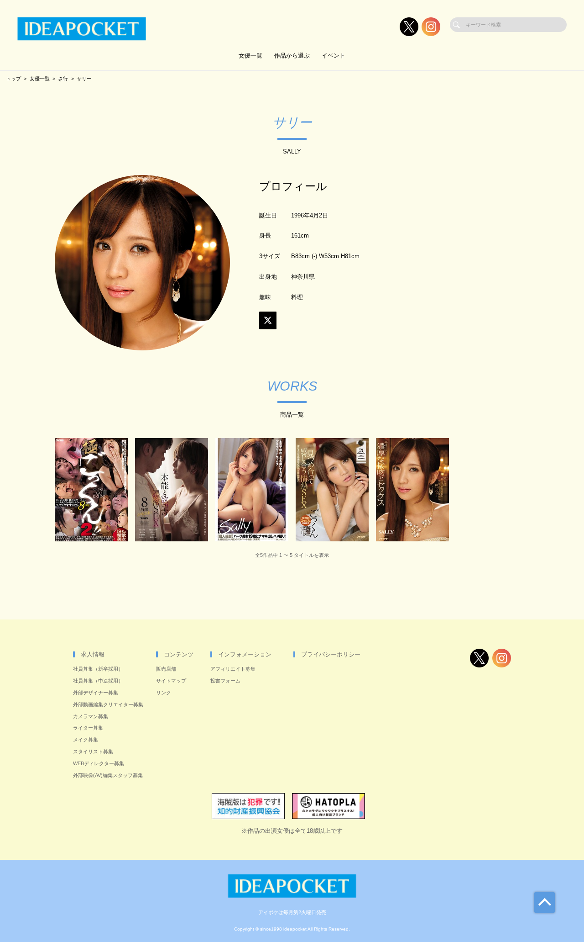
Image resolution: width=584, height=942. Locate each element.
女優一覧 (250, 55)
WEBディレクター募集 (98, 763)
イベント (333, 55)
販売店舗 (166, 669)
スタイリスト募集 (93, 751)
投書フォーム (225, 680)
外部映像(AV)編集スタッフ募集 (108, 775)
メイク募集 (85, 739)
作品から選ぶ (292, 55)
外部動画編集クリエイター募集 (108, 704)
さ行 (63, 78)
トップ (13, 78)
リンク (163, 692)
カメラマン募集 (90, 716)
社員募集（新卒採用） (98, 669)
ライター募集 (88, 727)
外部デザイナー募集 (95, 692)
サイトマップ (171, 680)
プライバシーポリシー (330, 654)
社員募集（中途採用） (98, 680)
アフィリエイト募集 (233, 669)
